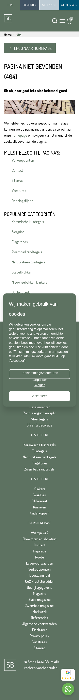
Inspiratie (39, 551)
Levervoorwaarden (39, 563)
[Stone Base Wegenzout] (49, 5)
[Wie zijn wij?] (69, 5)
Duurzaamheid (39, 575)
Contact (17, 170)
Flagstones (20, 242)
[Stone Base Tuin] (10, 5)
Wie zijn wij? (39, 533)
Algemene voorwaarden (39, 623)
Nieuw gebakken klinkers (29, 282)
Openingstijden (22, 200)
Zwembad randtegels (27, 252)
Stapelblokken (22, 272)
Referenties (39, 617)
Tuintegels (39, 451)
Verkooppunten (23, 160)
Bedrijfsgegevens (39, 587)
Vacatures (19, 190)
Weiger (39, 385)
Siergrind (18, 231)
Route (39, 557)
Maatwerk (40, 611)
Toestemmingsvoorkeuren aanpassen (39, 375)
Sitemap (17, 180)
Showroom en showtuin (39, 539)
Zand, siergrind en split (39, 413)
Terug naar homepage (32, 48)
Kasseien (39, 507)
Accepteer (39, 396)
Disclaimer (39, 630)
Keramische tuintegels (28, 221)
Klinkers (39, 489)
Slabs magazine (40, 599)
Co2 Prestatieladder (39, 581)
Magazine (39, 593)
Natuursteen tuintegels (28, 262)
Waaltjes (39, 495)
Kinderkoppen (39, 513)
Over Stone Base (39, 523)
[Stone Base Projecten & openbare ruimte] (30, 5)
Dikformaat (39, 501)
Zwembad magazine (39, 605)
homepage (19, 135)
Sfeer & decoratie (39, 425)
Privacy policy (39, 636)
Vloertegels (39, 419)
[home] (19, 18)
